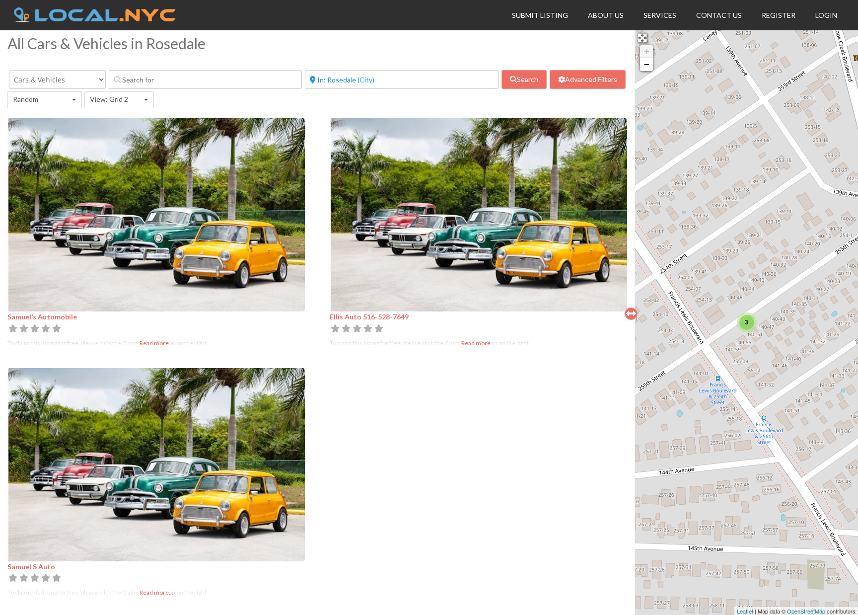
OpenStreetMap (806, 611)
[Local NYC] (95, 19)
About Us (606, 15)
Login (826, 15)
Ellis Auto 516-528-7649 (369, 316)
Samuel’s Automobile (42, 316)
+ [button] (646, 51)
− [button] (646, 64)
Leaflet (745, 611)
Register (778, 15)
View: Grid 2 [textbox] (109, 99)
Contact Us (719, 15)
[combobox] (44, 99)
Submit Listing (540, 15)
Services (660, 15)
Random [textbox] (25, 99)
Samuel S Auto (31, 566)
